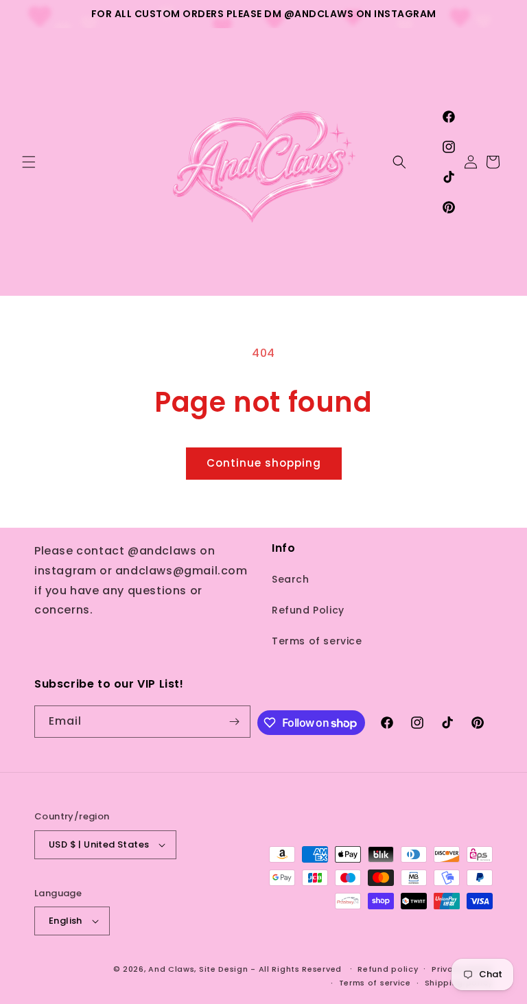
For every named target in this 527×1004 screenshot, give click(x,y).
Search (290, 579)
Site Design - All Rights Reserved (270, 969)
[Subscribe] (235, 721)
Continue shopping (264, 463)
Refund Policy (308, 610)
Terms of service (317, 641)
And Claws (171, 969)
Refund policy (388, 969)
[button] (29, 162)
